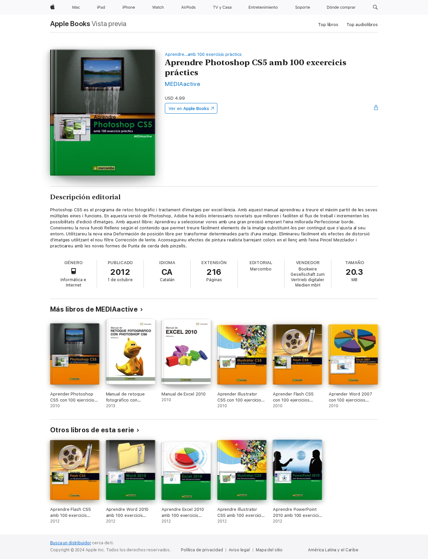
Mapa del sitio (269, 550)
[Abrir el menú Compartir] (376, 108)
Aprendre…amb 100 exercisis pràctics (203, 54)
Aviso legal (239, 550)
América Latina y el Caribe (333, 550)
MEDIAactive (182, 83)
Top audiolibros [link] (362, 24)
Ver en (189, 108)
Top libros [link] (328, 24)
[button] (375, 7)
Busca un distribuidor (70, 543)
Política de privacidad (202, 550)
